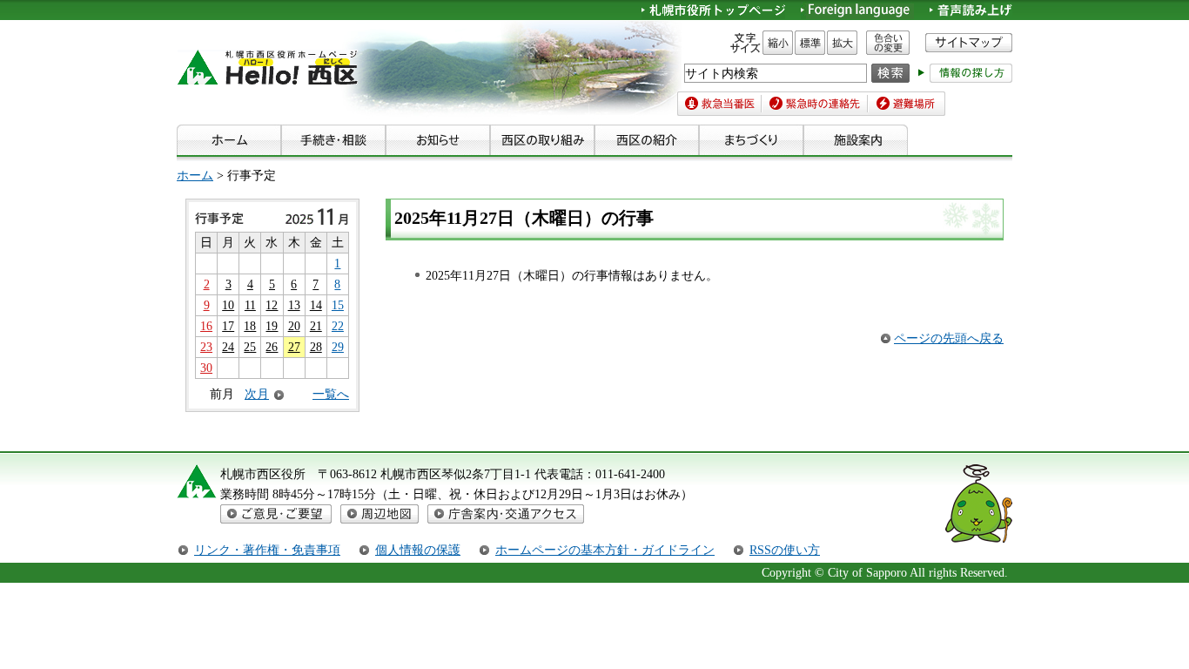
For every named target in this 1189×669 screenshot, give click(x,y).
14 (316, 305)
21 (316, 326)
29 (338, 347)
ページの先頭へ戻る (949, 338)
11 (250, 305)
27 (294, 347)
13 (294, 305)
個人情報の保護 (417, 550)
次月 (257, 394)
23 (206, 347)
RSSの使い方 (784, 550)
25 (250, 347)
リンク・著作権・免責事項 (267, 550)
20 (294, 326)
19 (271, 326)
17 (228, 326)
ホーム (195, 175)
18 (250, 326)
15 (338, 305)
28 (316, 347)
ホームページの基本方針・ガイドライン (605, 550)
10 (228, 305)
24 (228, 347)
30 (206, 368)
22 (338, 326)
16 (206, 326)
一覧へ (330, 394)
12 (271, 305)
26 (271, 347)
